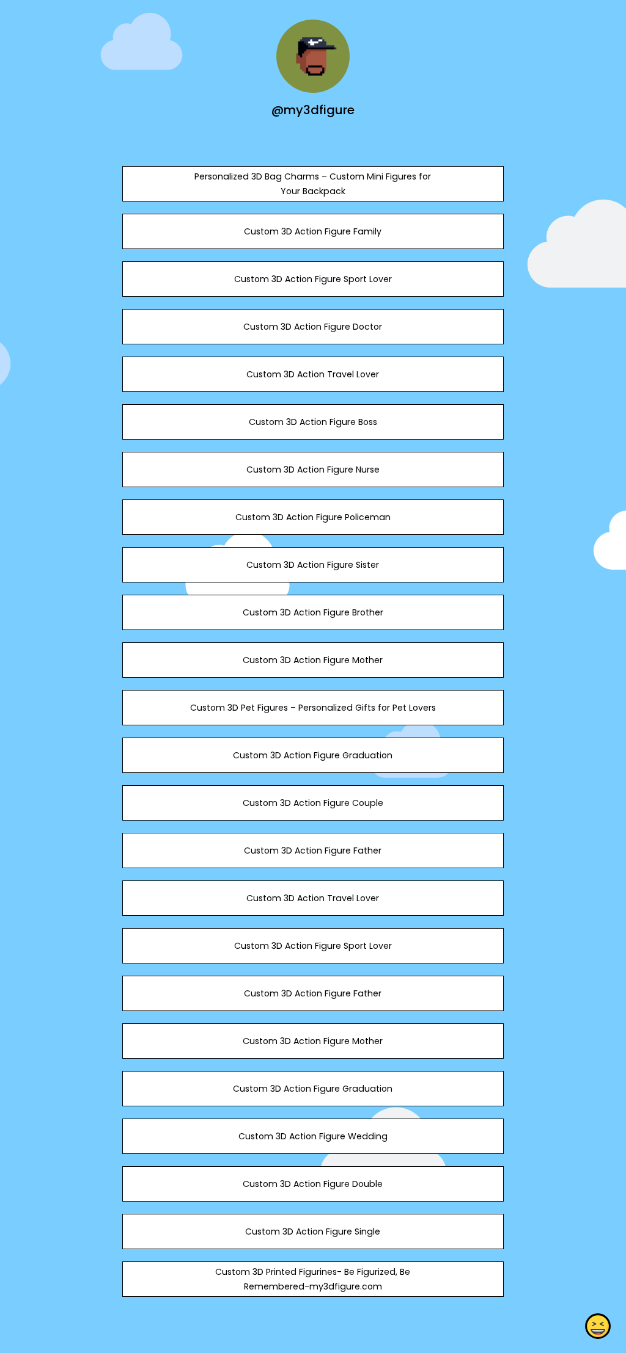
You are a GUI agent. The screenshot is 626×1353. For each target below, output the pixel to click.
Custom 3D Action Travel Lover (312, 374)
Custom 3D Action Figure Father (312, 850)
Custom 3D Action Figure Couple (313, 803)
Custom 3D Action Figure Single (312, 1231)
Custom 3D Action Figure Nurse (313, 469)
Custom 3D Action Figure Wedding (313, 1136)
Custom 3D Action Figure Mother (313, 660)
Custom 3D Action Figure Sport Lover (313, 279)
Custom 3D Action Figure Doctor (312, 327)
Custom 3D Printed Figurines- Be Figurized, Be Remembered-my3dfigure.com (312, 1279)
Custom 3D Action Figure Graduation (312, 755)
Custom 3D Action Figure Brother (313, 612)
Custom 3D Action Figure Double (313, 1184)
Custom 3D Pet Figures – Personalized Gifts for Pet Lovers (313, 708)
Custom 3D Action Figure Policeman (313, 517)
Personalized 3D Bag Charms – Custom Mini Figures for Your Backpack (312, 183)
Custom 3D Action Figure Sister (312, 565)
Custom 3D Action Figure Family (312, 231)
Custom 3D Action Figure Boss (313, 422)
